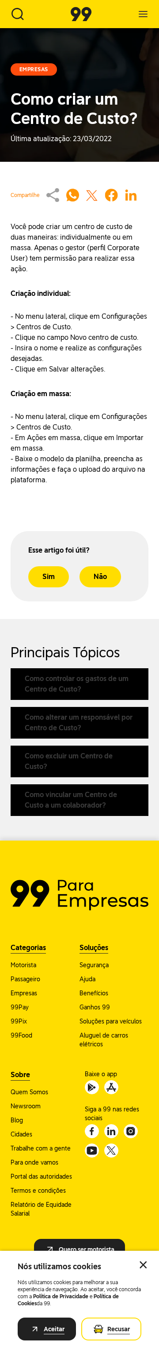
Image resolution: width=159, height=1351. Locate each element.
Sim (48, 576)
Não (100, 576)
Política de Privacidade (60, 1296)
